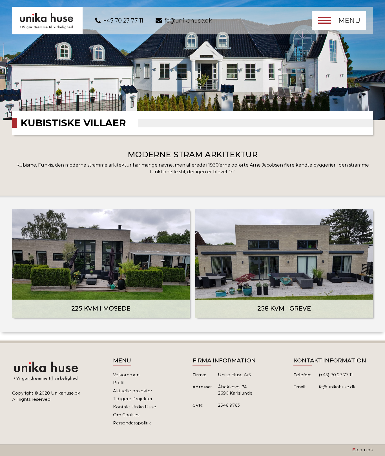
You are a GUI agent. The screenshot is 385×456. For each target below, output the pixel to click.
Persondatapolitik (132, 423)
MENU (349, 20)
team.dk (362, 449)
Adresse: (202, 386)
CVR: (198, 405)
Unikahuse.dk (65, 393)
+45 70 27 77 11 (123, 20)
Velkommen (126, 374)
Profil (118, 382)
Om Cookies (126, 414)
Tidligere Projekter (132, 398)
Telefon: (302, 374)
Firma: (199, 374)
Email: (299, 386)
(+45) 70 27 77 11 (336, 374)
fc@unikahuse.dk (188, 20)
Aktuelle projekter (132, 390)
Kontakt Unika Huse (134, 406)
